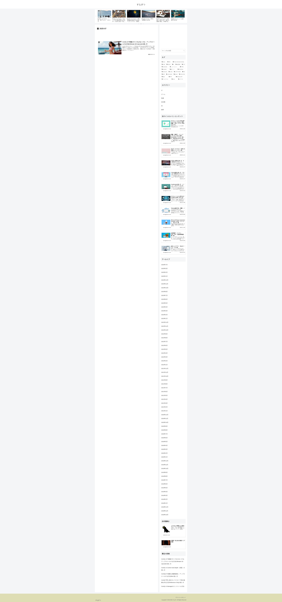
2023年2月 (164, 314)
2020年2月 (164, 453)
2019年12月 (164, 461)
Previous (96, 16)
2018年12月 (164, 507)
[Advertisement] (126, 34)
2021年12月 (164, 368)
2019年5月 (164, 487)
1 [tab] (139, 24)
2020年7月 (164, 434)
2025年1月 (164, 276)
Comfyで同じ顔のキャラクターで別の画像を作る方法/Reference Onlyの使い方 (173, 581)
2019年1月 (164, 503)
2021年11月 (164, 372)
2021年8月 (164, 384)
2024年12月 (164, 280)
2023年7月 (164, 295)
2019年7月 (164, 480)
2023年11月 (164, 284)
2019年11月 (164, 464)
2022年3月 (164, 357)
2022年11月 (164, 326)
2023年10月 (164, 287)
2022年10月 (164, 330)
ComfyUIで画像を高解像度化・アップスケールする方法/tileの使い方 (173, 575)
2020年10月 (164, 422)
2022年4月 (164, 353)
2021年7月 (164, 387)
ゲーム (163, 94)
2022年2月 (164, 361)
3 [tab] (143, 24)
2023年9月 (164, 291)
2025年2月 (164, 272)
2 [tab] (141, 24)
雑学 (162, 109)
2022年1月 (164, 364)
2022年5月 (164, 349)
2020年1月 (164, 457)
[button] (184, 51)
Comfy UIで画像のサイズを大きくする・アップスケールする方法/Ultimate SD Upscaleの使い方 (173, 561)
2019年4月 (164, 491)
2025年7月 (164, 264)
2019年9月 (164, 472)
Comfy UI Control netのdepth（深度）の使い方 (173, 569)
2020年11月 (164, 418)
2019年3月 (164, 495)
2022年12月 (164, 322)
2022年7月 (164, 341)
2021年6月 (164, 391)
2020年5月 (164, 441)
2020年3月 (164, 449)
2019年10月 (164, 468)
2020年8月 (164, 430)
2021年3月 (164, 403)
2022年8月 (164, 337)
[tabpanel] (104, 15)
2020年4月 (164, 445)
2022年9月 (164, 334)
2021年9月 (164, 380)
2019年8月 (164, 476)
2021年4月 (164, 399)
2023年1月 (164, 318)
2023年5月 (164, 303)
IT (161, 90)
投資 (162, 98)
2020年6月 (164, 437)
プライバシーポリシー (180, 597)
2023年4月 (164, 307)
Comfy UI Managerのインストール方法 (172, 586)
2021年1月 (164, 411)
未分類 (163, 102)
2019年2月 (164, 499)
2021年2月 (164, 407)
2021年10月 (164, 376)
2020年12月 (164, 414)
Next (186, 16)
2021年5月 (164, 395)
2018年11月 (164, 511)
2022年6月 (164, 345)
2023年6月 (164, 299)
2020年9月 (164, 426)
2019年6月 (164, 484)
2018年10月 (164, 514)
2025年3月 (164, 268)
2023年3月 (164, 311)
